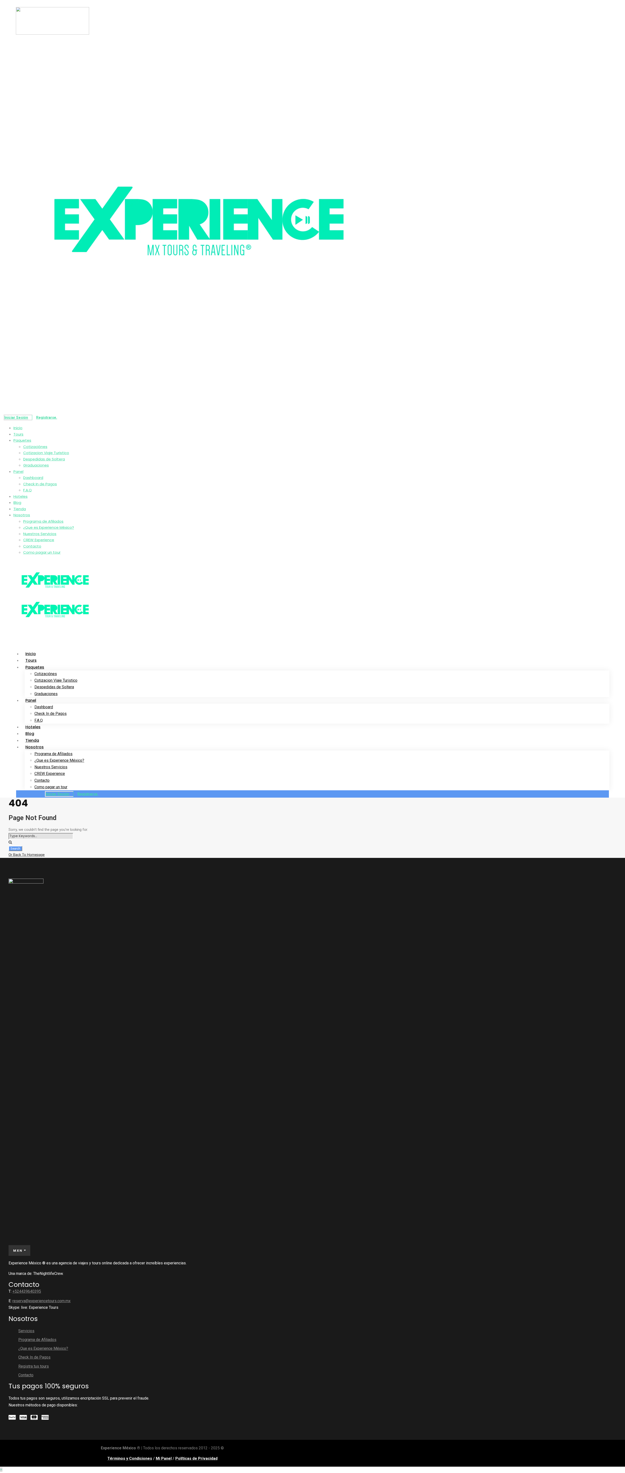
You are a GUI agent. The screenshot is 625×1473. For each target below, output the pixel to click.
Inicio (17, 427)
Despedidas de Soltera (44, 459)
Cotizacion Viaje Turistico (46, 452)
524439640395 (28, 1291)
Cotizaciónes (35, 446)
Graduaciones (36, 465)
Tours (18, 434)
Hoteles (20, 496)
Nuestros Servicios (39, 533)
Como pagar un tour (42, 552)
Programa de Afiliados (43, 521)
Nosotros (21, 515)
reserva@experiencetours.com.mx (41, 1301)
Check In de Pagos (40, 484)
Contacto (32, 546)
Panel (18, 471)
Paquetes (22, 440)
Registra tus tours (33, 1366)
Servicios (26, 1331)
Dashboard (33, 477)
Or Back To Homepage (27, 855)
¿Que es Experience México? (48, 527)
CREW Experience (38, 539)
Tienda (19, 508)
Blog (17, 502)
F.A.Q (27, 490)
